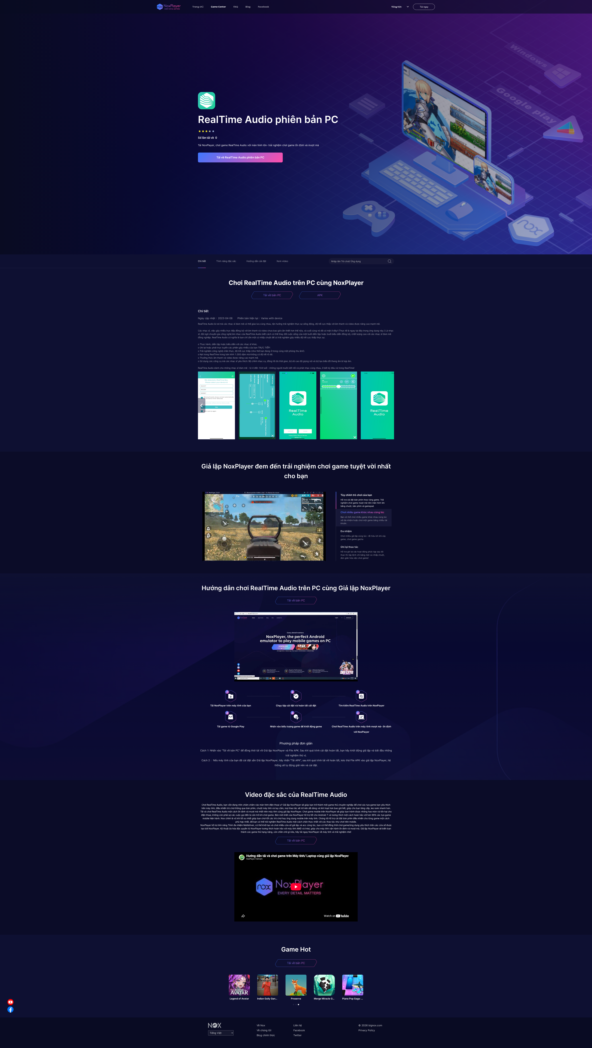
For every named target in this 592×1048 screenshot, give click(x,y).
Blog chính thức (266, 1035)
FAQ (235, 6)
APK (320, 295)
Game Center (218, 6)
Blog (248, 6)
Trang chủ (198, 6)
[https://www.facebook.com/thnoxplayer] (10, 1009)
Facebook (263, 6)
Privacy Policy (366, 1030)
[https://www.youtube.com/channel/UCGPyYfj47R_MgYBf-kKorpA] (10, 1002)
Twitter (297, 1035)
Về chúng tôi (264, 1030)
